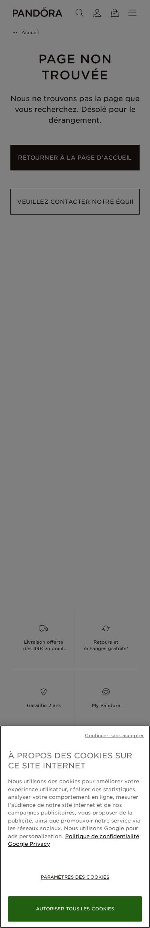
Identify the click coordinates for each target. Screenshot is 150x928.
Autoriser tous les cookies (75, 909)
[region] (75, 826)
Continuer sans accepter (114, 735)
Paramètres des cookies (75, 877)
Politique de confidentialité (102, 836)
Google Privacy (29, 844)
